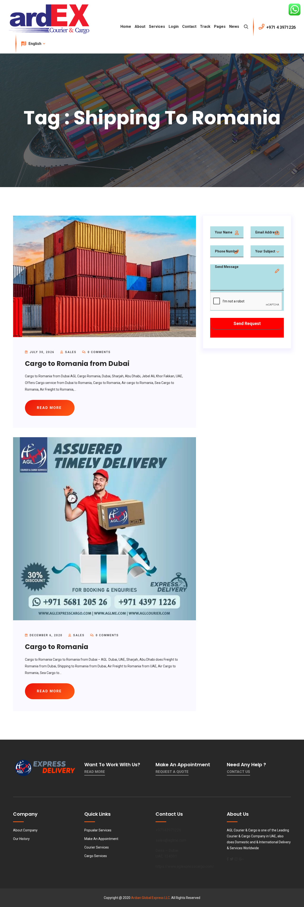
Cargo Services (95, 856)
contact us (238, 772)
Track (205, 26)
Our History (21, 839)
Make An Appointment (101, 839)
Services (157, 26)
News (234, 26)
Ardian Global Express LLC (150, 898)
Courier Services (96, 847)
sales (70, 352)
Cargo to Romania (56, 646)
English (35, 43)
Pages (220, 26)
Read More (94, 772)
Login (174, 26)
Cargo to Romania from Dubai (77, 363)
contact (189, 26)
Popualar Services (97, 830)
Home (125, 26)
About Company (25, 830)
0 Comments (98, 352)
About (140, 26)
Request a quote (172, 772)
